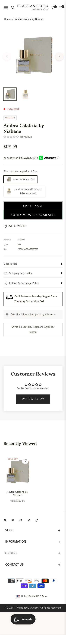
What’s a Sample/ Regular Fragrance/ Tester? (33, 329)
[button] (11, 137)
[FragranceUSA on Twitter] (13, 520)
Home (7, 19)
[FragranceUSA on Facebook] (6, 520)
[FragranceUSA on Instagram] (29, 520)
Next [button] (59, 56)
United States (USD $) (32, 596)
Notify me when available (33, 215)
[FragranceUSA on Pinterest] (21, 520)
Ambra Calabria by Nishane (17, 493)
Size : (20, 171)
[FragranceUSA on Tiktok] (37, 520)
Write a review (33, 399)
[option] (33, 55)
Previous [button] (7, 56)
